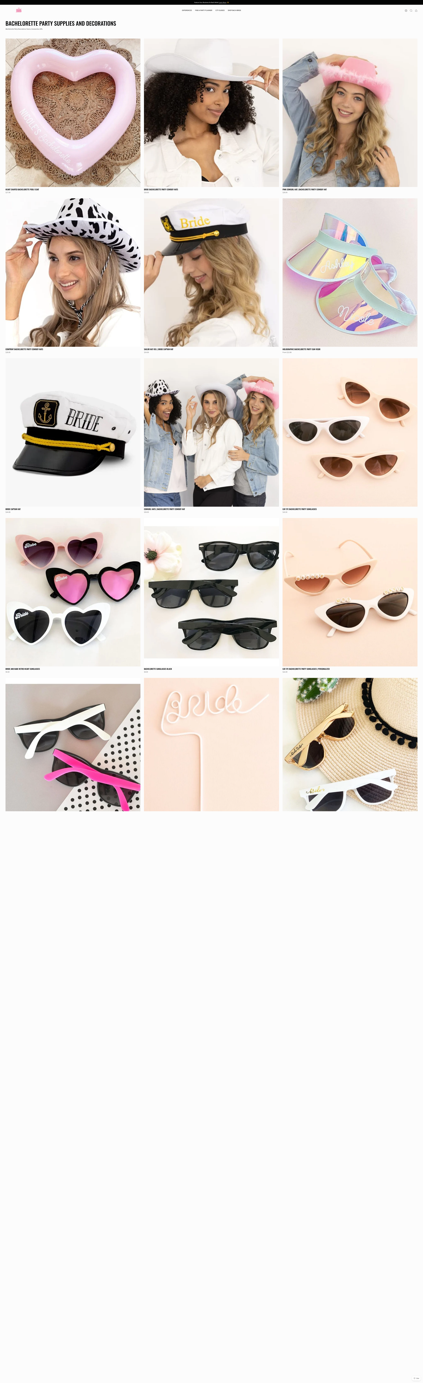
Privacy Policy (10, 1370)
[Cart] (416, 10)
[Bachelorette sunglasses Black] (211, 592)
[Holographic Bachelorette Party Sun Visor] (350, 272)
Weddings (58, 1370)
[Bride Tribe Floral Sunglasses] (211, 912)
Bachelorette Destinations (63, 1350)
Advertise (9, 1354)
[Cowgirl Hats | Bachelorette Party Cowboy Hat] (211, 432)
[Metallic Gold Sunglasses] (211, 1072)
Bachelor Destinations (62, 1354)
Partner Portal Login (12, 1350)
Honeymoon (59, 1374)
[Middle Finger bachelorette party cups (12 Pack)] (73, 1231)
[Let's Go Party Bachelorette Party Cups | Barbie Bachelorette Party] (350, 1231)
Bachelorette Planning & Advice (65, 1358)
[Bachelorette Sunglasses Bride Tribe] (350, 752)
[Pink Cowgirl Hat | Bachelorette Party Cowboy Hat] (350, 113)
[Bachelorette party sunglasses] (73, 752)
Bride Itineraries (60, 1362)
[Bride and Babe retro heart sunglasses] (73, 592)
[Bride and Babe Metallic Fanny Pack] (73, 1072)
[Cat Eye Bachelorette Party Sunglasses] (350, 432)
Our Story (9, 1366)
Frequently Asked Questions (15, 1358)
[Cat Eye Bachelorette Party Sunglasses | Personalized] (350, 592)
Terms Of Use (10, 1374)
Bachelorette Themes (62, 1366)
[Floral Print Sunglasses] (73, 912)
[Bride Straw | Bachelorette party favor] (211, 752)
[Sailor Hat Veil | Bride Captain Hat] (211, 272)
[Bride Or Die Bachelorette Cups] (211, 1231)
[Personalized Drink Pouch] (350, 912)
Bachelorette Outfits (62, 1346)
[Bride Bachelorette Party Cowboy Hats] (211, 113)
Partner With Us (11, 1346)
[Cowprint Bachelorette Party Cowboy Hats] (73, 272)
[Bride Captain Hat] (73, 432)
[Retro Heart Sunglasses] (350, 1072)
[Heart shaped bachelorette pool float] (73, 113)
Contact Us (9, 1362)
